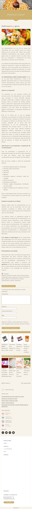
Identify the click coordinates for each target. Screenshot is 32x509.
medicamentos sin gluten (8, 280)
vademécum (18, 280)
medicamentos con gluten (17, 278)
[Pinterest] (10, 433)
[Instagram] (13, 433)
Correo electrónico (7, 311)
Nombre (4, 306)
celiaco (19, 275)
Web (3, 315)
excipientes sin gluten (17, 277)
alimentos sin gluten (12, 275)
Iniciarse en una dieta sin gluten (9, 398)
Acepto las (10, 499)
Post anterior (6, 383)
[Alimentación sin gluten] (16, 5)
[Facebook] (3, 433)
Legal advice (16, 507)
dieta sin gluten (25, 275)
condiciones (12, 499)
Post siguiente (25, 383)
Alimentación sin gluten (16, 15)
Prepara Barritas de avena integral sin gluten (13, 396)
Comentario (5, 294)
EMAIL (5, 451)
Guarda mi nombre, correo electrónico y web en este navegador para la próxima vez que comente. (16, 323)
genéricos (7, 278)
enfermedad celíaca (7, 277)
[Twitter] (6, 433)
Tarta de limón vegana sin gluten (10, 400)
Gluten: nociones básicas (8, 402)
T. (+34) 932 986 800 (8, 448)
